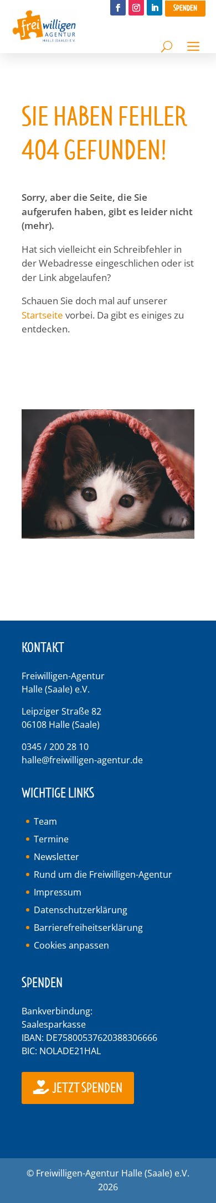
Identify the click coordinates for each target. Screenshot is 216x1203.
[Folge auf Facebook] (118, 7)
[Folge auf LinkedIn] (154, 7)
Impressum (57, 892)
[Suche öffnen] (166, 43)
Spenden (185, 8)
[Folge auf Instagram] (136, 7)
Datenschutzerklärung (80, 910)
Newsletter (56, 857)
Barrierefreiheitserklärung (88, 927)
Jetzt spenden (86, 1088)
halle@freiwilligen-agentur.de (82, 760)
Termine (51, 839)
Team (45, 821)
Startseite (42, 315)
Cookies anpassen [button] (71, 945)
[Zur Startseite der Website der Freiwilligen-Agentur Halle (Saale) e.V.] (44, 39)
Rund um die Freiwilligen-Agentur (103, 874)
